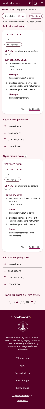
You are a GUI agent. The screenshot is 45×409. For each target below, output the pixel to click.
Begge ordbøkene (25, 9)
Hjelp (22, 365)
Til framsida (22, 358)
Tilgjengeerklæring (21, 395)
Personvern (22, 400)
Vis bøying (11, 179)
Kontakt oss (22, 387)
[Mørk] (30, 3)
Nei (27, 301)
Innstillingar (22, 380)
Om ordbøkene (22, 372)
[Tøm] (18, 16)
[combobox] (9, 16)
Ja (14, 301)
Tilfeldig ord (36, 16)
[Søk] (23, 16)
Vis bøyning (12, 44)
